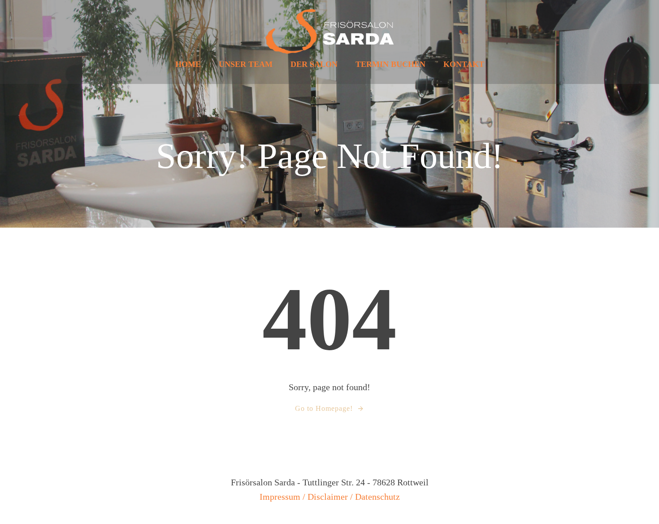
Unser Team (246, 64)
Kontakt (463, 64)
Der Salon (314, 64)
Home (188, 64)
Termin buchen (390, 64)
